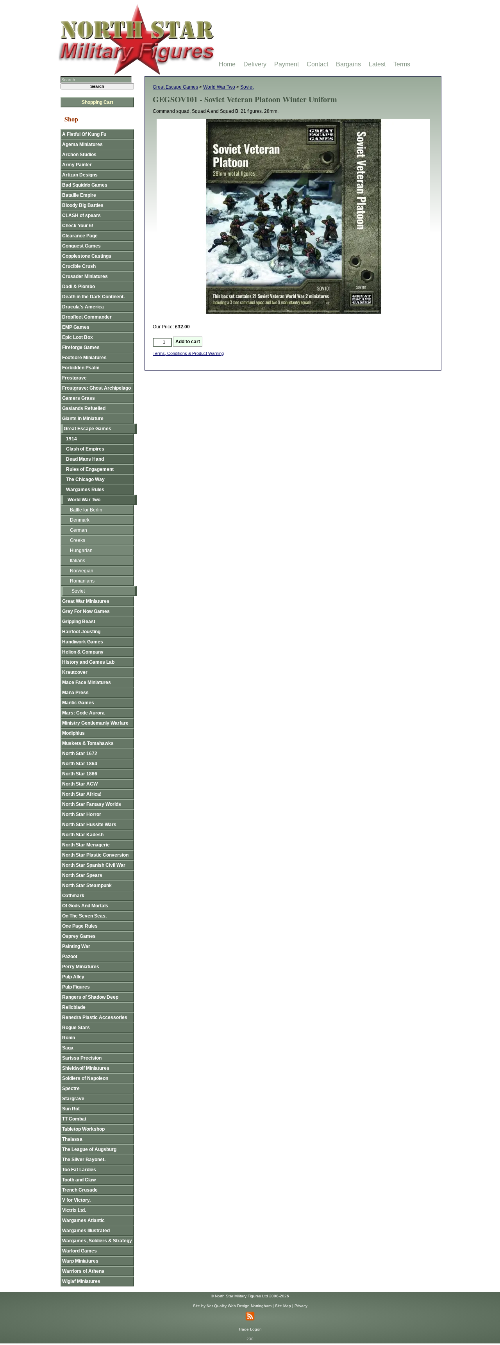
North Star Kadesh (83, 834)
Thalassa (72, 1139)
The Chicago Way (85, 479)
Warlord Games (79, 1251)
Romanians (82, 581)
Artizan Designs (80, 175)
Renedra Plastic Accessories (94, 1017)
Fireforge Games (81, 347)
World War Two (219, 87)
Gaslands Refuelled (83, 408)
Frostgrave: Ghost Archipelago (96, 388)
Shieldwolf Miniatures (85, 1068)
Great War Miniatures (85, 601)
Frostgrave (74, 378)
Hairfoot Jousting (81, 631)
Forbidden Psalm (81, 368)
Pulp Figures (76, 987)
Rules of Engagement (90, 469)
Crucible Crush (79, 266)
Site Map (283, 1306)
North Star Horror (81, 814)
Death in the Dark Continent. (93, 296)
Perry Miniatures (80, 966)
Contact (317, 64)
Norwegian (81, 571)
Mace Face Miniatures (86, 682)
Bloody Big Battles (83, 205)
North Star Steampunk (87, 885)
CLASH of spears (81, 215)
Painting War (76, 946)
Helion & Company (83, 652)
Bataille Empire (79, 195)
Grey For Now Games (86, 611)
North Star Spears (82, 875)
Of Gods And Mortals (85, 906)
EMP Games (75, 327)
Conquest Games (81, 246)
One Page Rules (80, 926)
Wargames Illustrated (86, 1230)
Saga (67, 1048)
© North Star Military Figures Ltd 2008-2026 (250, 1296)
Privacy (301, 1306)
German (78, 530)
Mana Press (75, 692)
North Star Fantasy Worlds (91, 804)
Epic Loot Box (77, 337)
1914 (71, 439)
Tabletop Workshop (83, 1129)
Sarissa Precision (82, 1058)
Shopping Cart (97, 102)
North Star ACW (80, 784)
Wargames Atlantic (83, 1220)
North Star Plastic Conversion (95, 855)
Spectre (71, 1088)
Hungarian (81, 550)
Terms (401, 64)
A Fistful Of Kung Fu (84, 134)
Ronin (68, 1037)
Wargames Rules (85, 489)
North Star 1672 (79, 753)
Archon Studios (79, 154)
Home (227, 64)
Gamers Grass (78, 398)
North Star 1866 (79, 774)
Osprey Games (79, 936)
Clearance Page (80, 236)
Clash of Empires (85, 449)
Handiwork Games (82, 642)
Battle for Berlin (86, 510)
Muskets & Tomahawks (88, 743)
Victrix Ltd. (74, 1210)
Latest (377, 64)
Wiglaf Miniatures (81, 1281)
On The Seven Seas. (84, 916)
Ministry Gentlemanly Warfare (95, 723)
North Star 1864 (79, 763)
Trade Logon (250, 1329)
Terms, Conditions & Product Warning (188, 353)
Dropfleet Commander (87, 317)
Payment (286, 64)
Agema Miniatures (82, 144)
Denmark (79, 520)
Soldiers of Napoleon (85, 1078)
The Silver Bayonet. (83, 1159)
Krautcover (75, 672)
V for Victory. (76, 1200)
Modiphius (73, 733)
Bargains (348, 64)
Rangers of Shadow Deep (90, 997)
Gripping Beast (78, 621)
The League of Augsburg (89, 1149)
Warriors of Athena (83, 1271)
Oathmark (73, 895)
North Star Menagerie (86, 845)
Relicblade (74, 1007)
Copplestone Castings (86, 256)
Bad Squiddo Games (84, 185)
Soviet (247, 87)
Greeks (77, 540)
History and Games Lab (88, 662)
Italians (77, 560)
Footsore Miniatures (84, 357)
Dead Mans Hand (85, 459)
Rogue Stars (76, 1027)
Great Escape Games (175, 87)
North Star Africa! (82, 794)
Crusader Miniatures (85, 276)
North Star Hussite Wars (89, 824)
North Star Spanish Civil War (93, 865)
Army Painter (77, 164)
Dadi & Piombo (78, 286)
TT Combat (74, 1119)
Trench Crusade (80, 1190)
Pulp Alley (73, 977)
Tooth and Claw (79, 1180)
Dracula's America (83, 307)
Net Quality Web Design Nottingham (239, 1306)
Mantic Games (78, 702)
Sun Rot (71, 1109)
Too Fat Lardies (79, 1169)
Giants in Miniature (83, 418)
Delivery (254, 64)
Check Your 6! (77, 225)
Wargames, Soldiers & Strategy (97, 1240)
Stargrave (73, 1098)
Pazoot (69, 956)
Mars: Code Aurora (83, 713)
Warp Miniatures (80, 1261)
